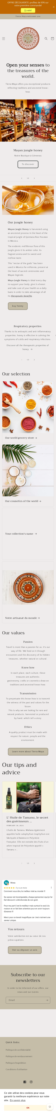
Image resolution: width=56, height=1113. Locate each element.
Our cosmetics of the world (21, 501)
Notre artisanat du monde (21, 618)
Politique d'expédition (16, 1063)
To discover (28, 164)
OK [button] (28, 1108)
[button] (3, 38)
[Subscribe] (47, 1000)
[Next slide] (34, 178)
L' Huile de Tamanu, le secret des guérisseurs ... (27, 819)
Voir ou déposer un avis (24, 950)
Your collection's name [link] (19, 533)
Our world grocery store (19, 438)
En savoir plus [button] (18, 1100)
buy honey (17, 306)
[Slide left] (22, 360)
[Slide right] (34, 360)
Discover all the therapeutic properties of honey (28, 347)
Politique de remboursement (19, 1056)
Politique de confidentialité (18, 1050)
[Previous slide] (22, 178)
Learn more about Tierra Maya (28, 751)
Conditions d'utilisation (16, 1069)
